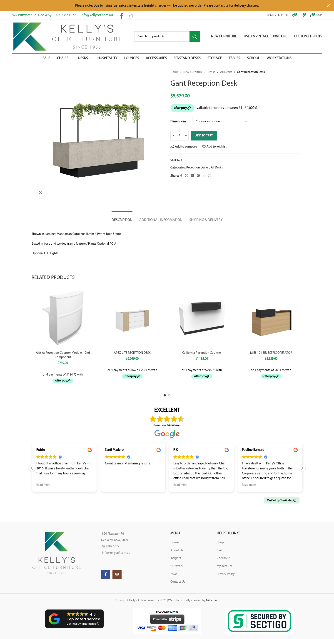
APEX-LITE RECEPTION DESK (132, 353)
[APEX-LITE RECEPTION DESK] (132, 317)
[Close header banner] (328, 5)
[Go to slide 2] (169, 395)
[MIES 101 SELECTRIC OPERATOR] (271, 317)
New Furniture (193, 72)
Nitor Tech (212, 600)
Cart (219, 550)
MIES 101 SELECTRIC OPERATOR (271, 353)
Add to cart (203, 135)
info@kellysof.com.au (97, 15)
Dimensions (178, 121)
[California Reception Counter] (201, 317)
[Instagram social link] (130, 16)
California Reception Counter (201, 353)
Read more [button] (120, 485)
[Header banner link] (160, 5)
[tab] (122, 218)
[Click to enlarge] (40, 192)
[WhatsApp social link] (209, 176)
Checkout (223, 558)
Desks (211, 72)
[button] (31, 468)
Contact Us (177, 582)
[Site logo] (67, 36)
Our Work (176, 566)
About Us (176, 550)
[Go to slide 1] (165, 395)
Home (174, 72)
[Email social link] (192, 176)
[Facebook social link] (121, 16)
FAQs (173, 574)
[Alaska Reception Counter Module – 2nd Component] (63, 317)
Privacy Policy (226, 574)
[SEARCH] (194, 36)
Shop (220, 542)
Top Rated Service (83, 619)
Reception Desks (197, 167)
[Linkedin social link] (204, 176)
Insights (175, 558)
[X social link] (186, 176)
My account (224, 566)
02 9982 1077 (66, 15)
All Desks (226, 72)
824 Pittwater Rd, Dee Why (32, 15)
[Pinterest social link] (198, 176)
